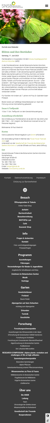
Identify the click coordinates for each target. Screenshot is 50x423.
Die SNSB (25, 395)
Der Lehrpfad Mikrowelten (25, 349)
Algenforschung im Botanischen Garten (25, 343)
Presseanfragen (25, 248)
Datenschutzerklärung (24, 178)
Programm (25, 255)
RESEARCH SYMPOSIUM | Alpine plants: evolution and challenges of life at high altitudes (25, 354)
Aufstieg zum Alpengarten (25, 306)
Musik (25, 277)
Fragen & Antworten (25, 238)
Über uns (25, 390)
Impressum (41, 178)
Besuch (25, 197)
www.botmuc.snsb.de (17, 169)
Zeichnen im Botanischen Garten (25, 274)
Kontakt (7, 178)
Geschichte (25, 317)
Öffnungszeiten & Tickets (25, 202)
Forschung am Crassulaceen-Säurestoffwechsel (25, 340)
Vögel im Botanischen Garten (25, 380)
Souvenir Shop (25, 227)
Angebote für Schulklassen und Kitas (25, 270)
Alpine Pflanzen (25, 365)
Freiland (25, 296)
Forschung (25, 324)
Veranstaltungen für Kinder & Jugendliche (25, 267)
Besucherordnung (25, 217)
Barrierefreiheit (25, 213)
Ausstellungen (25, 260)
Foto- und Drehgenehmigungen (25, 245)
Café (25, 223)
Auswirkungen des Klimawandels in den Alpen (25, 332)
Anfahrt (25, 210)
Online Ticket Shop (25, 206)
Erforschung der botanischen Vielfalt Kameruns (25, 335)
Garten (25, 287)
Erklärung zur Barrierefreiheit (25, 182)
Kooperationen (25, 415)
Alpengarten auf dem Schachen (25, 303)
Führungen (25, 263)
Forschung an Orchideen (25, 338)
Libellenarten (25, 383)
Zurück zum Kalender (10, 47)
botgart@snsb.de (13, 166)
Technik (25, 314)
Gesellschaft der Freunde (25, 411)
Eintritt (33, 135)
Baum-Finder (25, 299)
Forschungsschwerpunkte (25, 329)
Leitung (25, 398)
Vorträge (25, 281)
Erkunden (25, 310)
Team (25, 402)
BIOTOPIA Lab (25, 220)
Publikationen (25, 346)
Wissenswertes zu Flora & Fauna (25, 371)
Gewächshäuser (25, 292)
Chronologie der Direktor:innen (25, 405)
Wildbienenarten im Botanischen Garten (25, 375)
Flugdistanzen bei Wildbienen (25, 378)
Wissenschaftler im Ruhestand (25, 407)
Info (25, 233)
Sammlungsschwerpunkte (25, 358)
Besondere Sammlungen (25, 362)
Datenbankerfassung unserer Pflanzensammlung (25, 367)
